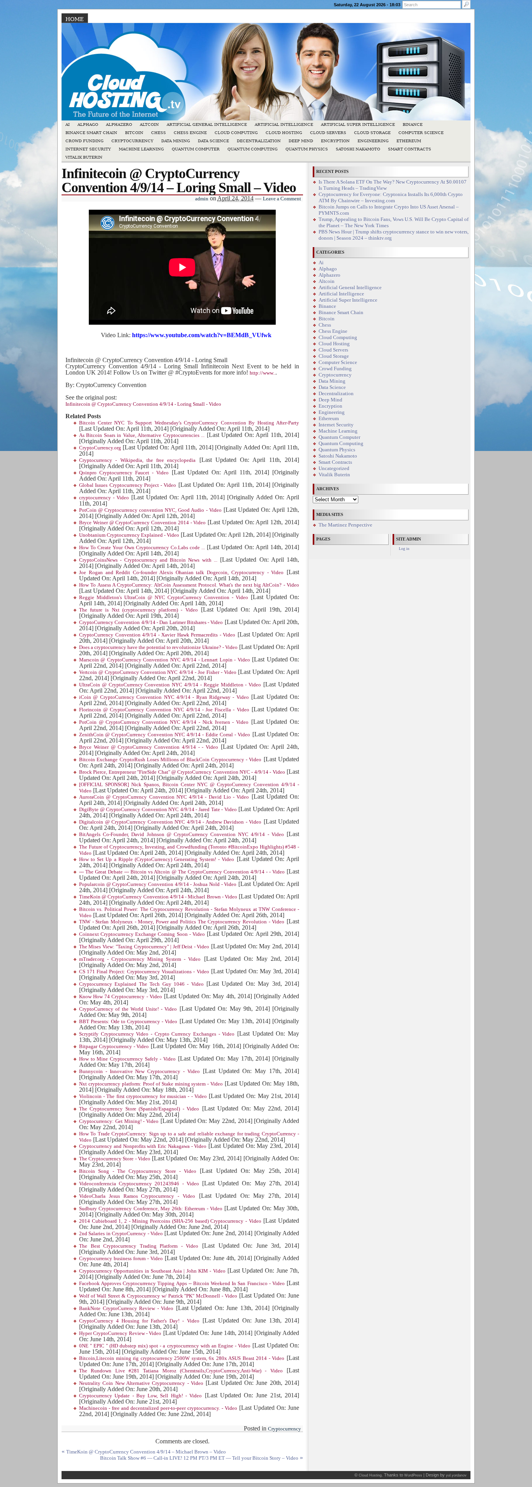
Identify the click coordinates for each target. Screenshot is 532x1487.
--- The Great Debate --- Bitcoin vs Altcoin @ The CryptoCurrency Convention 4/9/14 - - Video (182, 872)
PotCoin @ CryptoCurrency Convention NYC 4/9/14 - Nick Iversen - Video (163, 722)
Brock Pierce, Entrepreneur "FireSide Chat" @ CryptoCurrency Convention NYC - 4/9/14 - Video (182, 772)
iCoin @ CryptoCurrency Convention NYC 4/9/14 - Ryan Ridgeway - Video (164, 697)
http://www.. (262, 373)
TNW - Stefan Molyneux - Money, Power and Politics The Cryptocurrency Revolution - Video (181, 922)
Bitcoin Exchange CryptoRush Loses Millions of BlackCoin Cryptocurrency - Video (170, 759)
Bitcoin (134, 133)
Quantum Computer (196, 149)
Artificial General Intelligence (207, 124)
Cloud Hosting (284, 133)
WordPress (413, 1475)
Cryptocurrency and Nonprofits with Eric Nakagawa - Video (142, 1146)
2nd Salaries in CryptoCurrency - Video (121, 1233)
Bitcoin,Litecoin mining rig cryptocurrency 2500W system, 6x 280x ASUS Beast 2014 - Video (181, 1358)
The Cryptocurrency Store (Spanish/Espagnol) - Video (139, 1109)
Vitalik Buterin (83, 157)
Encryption (335, 141)
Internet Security (88, 149)
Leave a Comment (282, 199)
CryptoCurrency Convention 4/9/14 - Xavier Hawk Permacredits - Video (157, 635)
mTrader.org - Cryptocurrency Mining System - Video (140, 959)
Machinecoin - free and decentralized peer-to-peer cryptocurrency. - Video (158, 1408)
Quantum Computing (252, 149)
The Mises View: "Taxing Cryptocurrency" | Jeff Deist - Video (144, 946)
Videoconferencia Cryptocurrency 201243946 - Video (139, 1183)
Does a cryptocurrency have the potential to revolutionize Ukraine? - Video (158, 647)
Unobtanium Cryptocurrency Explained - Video (129, 535)
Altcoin (149, 124)
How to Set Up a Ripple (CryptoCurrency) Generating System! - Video (156, 859)
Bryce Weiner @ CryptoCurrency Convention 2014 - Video (142, 522)
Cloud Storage (372, 133)
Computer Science (421, 133)
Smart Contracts (409, 149)
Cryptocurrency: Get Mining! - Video (119, 1121)
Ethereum (408, 141)
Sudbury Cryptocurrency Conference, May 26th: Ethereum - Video (150, 1208)
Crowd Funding (84, 141)
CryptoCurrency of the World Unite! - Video (128, 1009)
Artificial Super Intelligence (358, 124)
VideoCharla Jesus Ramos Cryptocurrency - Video (137, 1196)
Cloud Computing (236, 133)
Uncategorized (334, 468)
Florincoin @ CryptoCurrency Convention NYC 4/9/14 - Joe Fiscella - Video (164, 710)
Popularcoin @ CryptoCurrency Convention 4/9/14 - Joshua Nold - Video (157, 884)
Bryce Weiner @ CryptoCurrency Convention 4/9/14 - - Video (148, 747)
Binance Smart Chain (91, 133)
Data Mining (175, 141)
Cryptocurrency (132, 141)
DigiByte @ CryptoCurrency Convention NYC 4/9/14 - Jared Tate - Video (158, 809)
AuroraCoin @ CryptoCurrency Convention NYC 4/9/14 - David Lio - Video (164, 797)
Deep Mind (301, 141)
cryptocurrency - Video (104, 497)
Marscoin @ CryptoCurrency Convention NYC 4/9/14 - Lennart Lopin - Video (164, 660)
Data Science (213, 141)
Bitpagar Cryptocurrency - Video (114, 1046)
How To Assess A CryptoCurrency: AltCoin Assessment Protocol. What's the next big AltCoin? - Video (189, 585)
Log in (404, 548)
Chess (158, 133)
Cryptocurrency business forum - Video (121, 1258)
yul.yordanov (456, 1475)
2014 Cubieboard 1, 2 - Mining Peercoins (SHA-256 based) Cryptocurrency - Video (170, 1221)
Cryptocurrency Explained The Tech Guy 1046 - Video (141, 984)
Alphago (88, 124)
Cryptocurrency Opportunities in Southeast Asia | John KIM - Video (152, 1271)
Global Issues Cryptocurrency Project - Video (127, 485)
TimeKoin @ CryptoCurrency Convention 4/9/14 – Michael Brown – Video (146, 1452)
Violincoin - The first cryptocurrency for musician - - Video (143, 1096)
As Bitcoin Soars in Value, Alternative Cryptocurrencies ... (141, 435)
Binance (413, 124)
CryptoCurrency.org (100, 448)
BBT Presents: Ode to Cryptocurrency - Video (128, 1021)
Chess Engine (190, 133)
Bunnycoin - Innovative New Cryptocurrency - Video (139, 1071)
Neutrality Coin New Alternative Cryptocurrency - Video (141, 1383)
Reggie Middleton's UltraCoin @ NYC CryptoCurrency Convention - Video (163, 597)
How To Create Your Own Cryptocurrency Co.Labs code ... (142, 547)
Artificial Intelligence (284, 124)
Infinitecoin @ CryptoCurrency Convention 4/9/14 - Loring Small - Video (143, 404)
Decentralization (259, 141)
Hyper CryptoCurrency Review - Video (120, 1333)
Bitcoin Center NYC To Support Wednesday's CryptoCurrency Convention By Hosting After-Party (189, 423)
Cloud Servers (328, 133)
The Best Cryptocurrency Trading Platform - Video (139, 1246)
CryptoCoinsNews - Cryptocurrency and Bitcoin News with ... (148, 560)
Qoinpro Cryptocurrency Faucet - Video (124, 473)
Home (74, 19)
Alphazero (119, 124)
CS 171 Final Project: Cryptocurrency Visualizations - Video (144, 971)
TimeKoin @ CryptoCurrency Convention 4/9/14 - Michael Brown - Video (158, 897)
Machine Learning (141, 149)
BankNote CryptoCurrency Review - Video (126, 1308)
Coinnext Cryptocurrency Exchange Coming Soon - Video (142, 934)
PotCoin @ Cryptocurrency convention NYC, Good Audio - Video (150, 510)
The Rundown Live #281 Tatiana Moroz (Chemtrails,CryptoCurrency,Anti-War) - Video (181, 1371)
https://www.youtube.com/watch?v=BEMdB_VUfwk (201, 335)
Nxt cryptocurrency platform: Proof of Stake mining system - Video (151, 1084)
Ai (67, 124)
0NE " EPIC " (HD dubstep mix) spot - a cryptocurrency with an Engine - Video (164, 1346)
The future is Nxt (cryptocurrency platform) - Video (138, 610)
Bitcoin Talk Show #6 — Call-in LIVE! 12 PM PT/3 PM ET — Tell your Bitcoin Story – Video (199, 1458)
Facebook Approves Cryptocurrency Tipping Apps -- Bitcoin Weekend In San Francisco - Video (182, 1283)
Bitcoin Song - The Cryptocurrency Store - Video (137, 1171)
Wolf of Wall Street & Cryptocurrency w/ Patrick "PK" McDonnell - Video (158, 1296)
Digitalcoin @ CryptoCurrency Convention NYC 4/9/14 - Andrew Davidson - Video (170, 822)
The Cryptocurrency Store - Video (114, 1159)
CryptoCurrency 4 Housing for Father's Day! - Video (139, 1321)
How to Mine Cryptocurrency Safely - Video (127, 1059)
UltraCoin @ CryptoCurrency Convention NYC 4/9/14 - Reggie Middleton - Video (170, 685)
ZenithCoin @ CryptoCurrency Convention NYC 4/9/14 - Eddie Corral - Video (164, 734)
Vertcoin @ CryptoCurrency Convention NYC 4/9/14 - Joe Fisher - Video (157, 672)
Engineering (373, 141)
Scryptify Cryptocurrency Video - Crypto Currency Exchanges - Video (156, 1034)
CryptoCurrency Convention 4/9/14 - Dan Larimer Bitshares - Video (151, 622)
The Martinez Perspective (345, 525)
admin (201, 199)
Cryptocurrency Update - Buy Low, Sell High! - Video (140, 1396)
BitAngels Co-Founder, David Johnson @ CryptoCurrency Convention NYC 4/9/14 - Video (181, 834)
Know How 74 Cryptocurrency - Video (120, 996)
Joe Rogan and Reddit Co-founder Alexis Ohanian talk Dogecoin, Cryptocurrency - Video (181, 572)
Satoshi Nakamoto (358, 149)
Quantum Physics (306, 149)
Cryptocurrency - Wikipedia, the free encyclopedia (137, 460)
